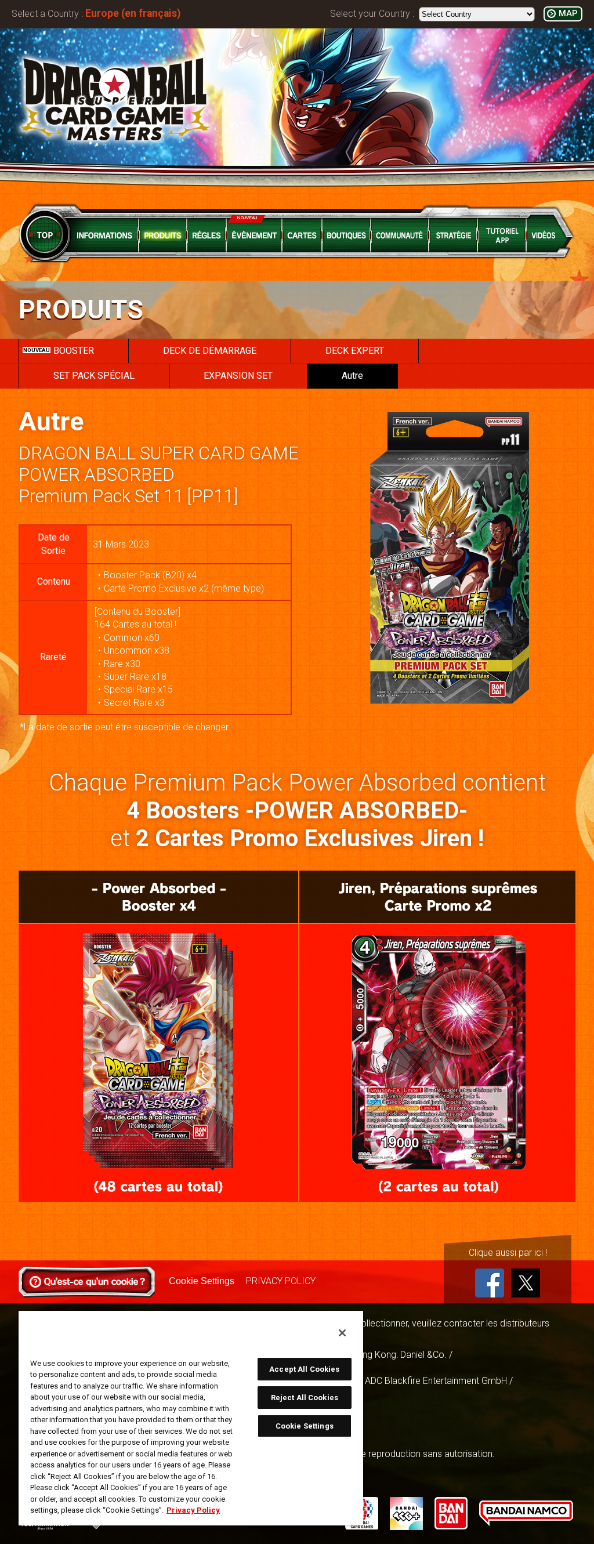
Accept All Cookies (304, 1369)
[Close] (342, 1333)
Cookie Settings (201, 1281)
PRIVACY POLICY (281, 1280)
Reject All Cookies (304, 1397)
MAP (568, 14)
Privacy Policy (193, 1510)
